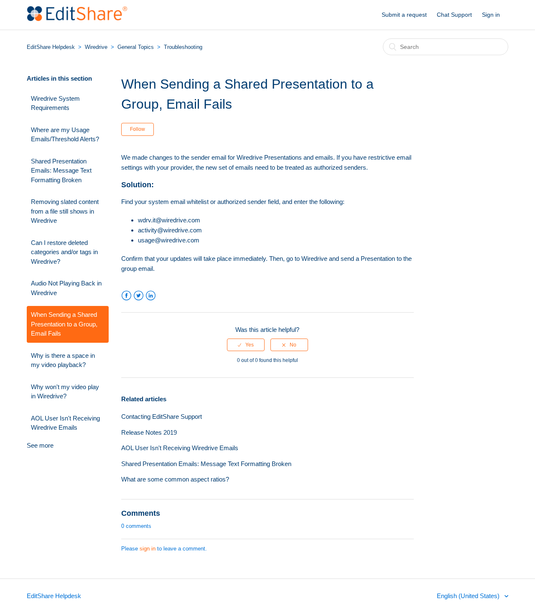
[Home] (77, 19)
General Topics (135, 47)
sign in (147, 548)
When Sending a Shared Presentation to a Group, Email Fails (64, 324)
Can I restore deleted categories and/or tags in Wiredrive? (64, 252)
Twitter (138, 295)
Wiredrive (96, 47)
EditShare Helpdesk (51, 47)
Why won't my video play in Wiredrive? (65, 391)
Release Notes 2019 (149, 432)
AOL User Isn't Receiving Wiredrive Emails (65, 423)
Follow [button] (137, 129)
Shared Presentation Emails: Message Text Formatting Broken (61, 170)
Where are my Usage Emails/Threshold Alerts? (65, 134)
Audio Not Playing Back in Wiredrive (66, 288)
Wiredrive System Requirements (55, 103)
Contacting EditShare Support (161, 416)
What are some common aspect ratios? (175, 479)
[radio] (246, 345)
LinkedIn (150, 295)
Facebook (126, 295)
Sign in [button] (491, 14)
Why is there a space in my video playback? (63, 360)
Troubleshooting (183, 47)
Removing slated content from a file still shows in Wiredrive (65, 211)
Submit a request (404, 14)
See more (40, 445)
